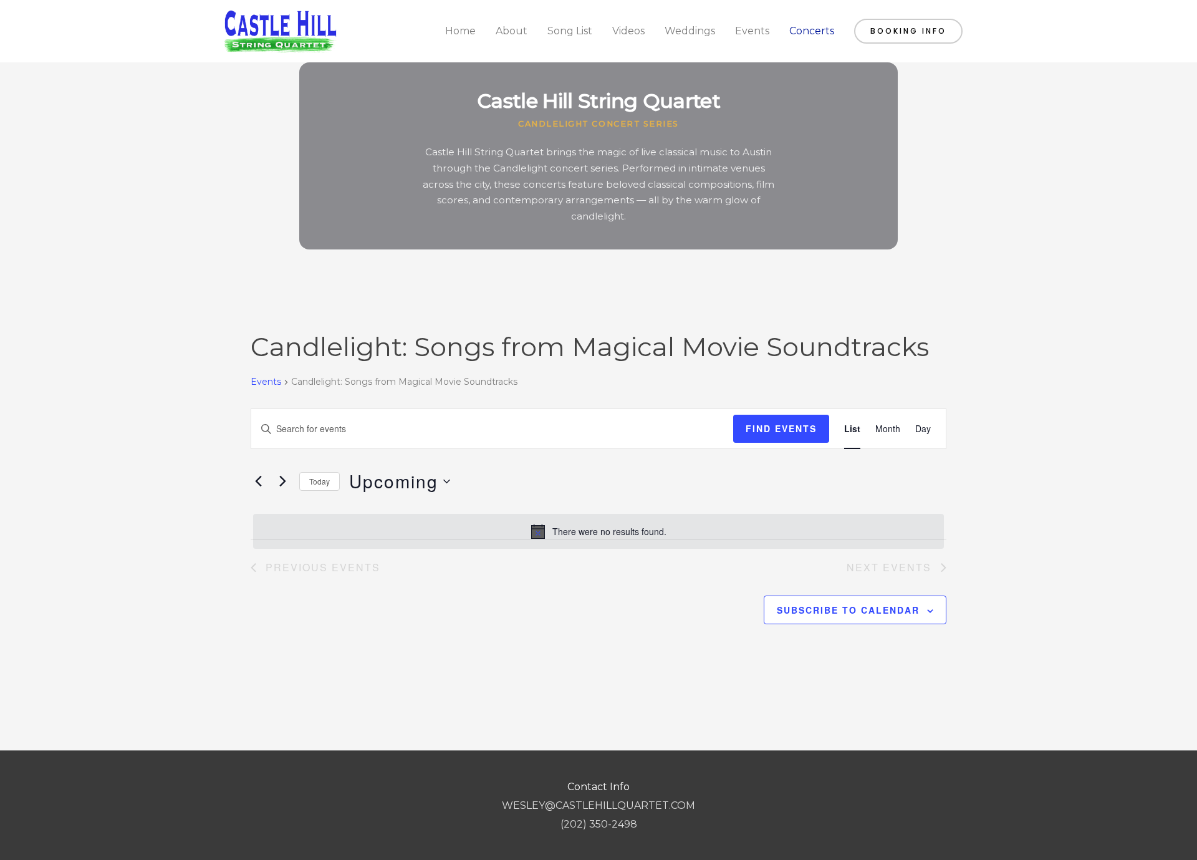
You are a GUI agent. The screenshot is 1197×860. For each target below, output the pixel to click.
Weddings (690, 31)
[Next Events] (282, 481)
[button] (908, 31)
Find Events (781, 428)
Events (752, 31)
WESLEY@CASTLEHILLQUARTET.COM (598, 805)
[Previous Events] (258, 481)
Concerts (811, 31)
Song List (569, 31)
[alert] (598, 531)
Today (319, 481)
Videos (628, 31)
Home (460, 31)
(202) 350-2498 (598, 824)
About (511, 31)
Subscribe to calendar (848, 610)
